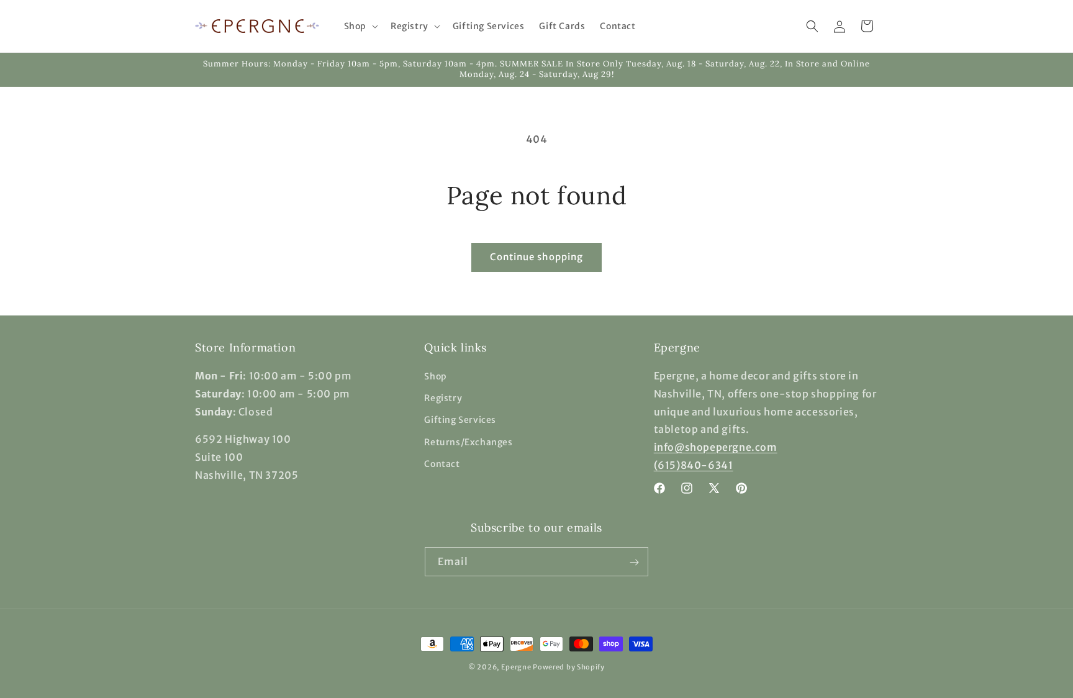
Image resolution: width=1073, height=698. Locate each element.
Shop (435, 376)
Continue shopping (536, 257)
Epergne (516, 667)
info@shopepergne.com (715, 448)
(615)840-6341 (693, 465)
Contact (442, 463)
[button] (360, 26)
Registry (443, 398)
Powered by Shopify (569, 667)
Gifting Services (460, 420)
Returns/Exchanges (468, 442)
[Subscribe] (634, 562)
